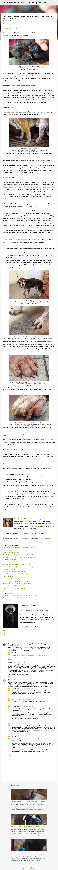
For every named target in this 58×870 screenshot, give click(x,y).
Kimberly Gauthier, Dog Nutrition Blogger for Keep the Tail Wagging (28, 644)
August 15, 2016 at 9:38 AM (26, 688)
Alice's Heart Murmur (10, 576)
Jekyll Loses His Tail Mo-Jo (11, 579)
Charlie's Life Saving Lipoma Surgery (14, 588)
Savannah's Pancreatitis (10, 569)
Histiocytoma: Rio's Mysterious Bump (14, 571)
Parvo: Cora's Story (9, 550)
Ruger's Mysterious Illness (11, 562)
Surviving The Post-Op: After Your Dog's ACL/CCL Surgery (25, 852)
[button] (4, 23)
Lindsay (10, 662)
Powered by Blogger (29, 868)
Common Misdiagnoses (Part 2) (12, 598)
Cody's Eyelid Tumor (9, 559)
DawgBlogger (16, 652)
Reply (9, 659)
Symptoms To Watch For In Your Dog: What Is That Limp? (20, 595)
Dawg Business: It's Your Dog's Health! (25, 2)
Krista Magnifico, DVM (20, 519)
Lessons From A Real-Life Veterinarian (15, 586)
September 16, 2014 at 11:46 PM (15, 645)
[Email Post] (4, 631)
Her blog (36, 526)
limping (14, 435)
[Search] (49, 2)
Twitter (49, 538)
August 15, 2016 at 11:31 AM (28, 723)
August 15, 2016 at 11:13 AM (28, 699)
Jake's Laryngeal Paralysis (11, 552)
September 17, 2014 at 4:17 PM (19, 662)
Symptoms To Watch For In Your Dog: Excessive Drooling (25, 826)
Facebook (5, 540)
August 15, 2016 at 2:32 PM (26, 736)
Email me (22, 627)
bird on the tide (12, 680)
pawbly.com (23, 533)
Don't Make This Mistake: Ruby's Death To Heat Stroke (19, 547)
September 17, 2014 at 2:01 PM (27, 652)
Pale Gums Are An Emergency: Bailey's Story (16, 581)
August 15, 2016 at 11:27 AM (27, 706)
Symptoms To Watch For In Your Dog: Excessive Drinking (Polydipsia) (28, 801)
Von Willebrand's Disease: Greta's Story (15, 574)
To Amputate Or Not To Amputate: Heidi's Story (17, 583)
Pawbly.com (23, 507)
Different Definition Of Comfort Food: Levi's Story (18, 567)
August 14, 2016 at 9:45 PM (23, 679)
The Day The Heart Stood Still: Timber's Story (17, 564)
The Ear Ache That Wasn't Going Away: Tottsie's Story (19, 557)
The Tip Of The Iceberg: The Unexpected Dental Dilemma (20, 555)
